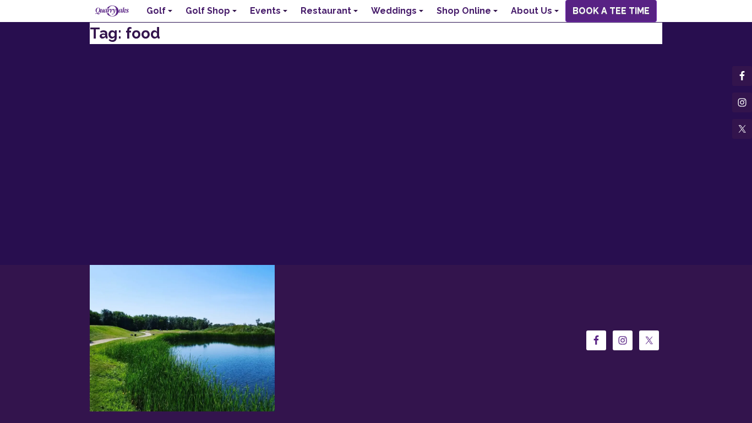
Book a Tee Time (611, 11)
